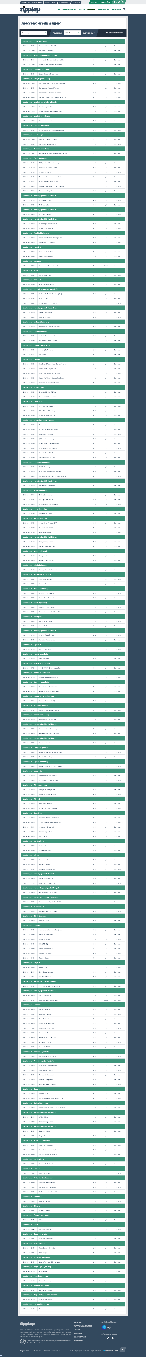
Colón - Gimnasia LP (45, 1299)
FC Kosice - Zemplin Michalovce (49, 710)
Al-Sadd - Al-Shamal (45, 532)
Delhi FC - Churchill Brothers (48, 139)
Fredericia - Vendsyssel (46, 860)
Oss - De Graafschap (45, 1019)
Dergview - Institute (45, 1229)
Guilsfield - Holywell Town (47, 1182)
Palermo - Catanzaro (45, 1173)
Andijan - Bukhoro (45, 172)
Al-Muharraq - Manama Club (48, 687)
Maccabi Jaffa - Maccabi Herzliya (49, 373)
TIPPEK (82, 9)
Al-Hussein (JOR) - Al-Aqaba (47, 397)
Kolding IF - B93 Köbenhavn (47, 869)
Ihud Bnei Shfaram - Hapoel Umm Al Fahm (52, 364)
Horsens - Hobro (44, 864)
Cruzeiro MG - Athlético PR (47, 46)
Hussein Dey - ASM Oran (47, 453)
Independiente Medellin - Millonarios (50, 65)
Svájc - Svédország (45, 995)
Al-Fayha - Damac (44, 556)
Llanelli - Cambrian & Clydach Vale (50, 1150)
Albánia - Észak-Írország (47, 635)
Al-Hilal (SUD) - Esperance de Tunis (50, 668)
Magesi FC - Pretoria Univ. (47, 415)
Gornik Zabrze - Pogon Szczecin (49, 757)
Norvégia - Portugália (46, 878)
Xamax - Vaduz (44, 967)
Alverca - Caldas (44, 584)
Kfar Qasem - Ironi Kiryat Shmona (49, 383)
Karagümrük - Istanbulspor (47, 794)
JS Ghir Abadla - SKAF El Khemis (49, 443)
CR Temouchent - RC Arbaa (47, 457)
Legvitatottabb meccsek (114, 33)
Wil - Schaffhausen (45, 977)
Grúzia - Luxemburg (45, 312)
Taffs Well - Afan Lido (46, 1145)
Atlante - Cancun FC (45, 121)
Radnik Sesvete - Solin (46, 256)
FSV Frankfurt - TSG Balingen (48, 892)
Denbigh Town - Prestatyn (47, 1187)
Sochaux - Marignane (46, 935)
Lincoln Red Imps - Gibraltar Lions (49, 1262)
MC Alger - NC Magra (46, 500)
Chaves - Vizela (44, 1309)
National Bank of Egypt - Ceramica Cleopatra (53, 476)
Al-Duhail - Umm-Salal (46, 528)
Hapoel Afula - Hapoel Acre (47, 369)
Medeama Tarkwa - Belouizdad (49, 677)
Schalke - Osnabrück (45, 850)
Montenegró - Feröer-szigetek (48, 224)
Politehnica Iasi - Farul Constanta (49, 598)
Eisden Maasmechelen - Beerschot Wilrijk (52, 1098)
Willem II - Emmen (45, 1042)
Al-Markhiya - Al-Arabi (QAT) (48, 523)
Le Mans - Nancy (44, 939)
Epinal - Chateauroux (45, 949)
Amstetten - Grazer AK (46, 827)
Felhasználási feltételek (51, 1351)
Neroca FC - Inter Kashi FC (47, 144)
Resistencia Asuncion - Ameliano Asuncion (52, 83)
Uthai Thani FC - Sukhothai (47, 242)
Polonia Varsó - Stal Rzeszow (48, 776)
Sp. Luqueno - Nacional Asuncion (49, 88)
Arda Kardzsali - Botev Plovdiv (48, 336)
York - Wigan (43, 1253)
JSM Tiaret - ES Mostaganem (48, 439)
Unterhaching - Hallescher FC (48, 911)
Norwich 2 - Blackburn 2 (46, 1075)
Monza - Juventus (44, 1211)
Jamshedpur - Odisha (45, 514)
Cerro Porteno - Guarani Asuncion (50, 93)
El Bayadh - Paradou (45, 495)
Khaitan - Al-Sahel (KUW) (47, 701)
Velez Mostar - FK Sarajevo (47, 719)
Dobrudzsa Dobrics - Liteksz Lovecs (50, 266)
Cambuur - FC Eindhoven (47, 1023)
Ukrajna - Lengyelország (47, 546)
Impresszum (24, 1351)
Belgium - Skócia (44, 1131)
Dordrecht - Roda (44, 1033)
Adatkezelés (35, 1351)
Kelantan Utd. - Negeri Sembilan (49, 327)
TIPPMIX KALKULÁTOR (67, 9)
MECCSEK (91, 9)
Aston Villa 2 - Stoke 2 (46, 1070)
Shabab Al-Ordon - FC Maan (48, 392)
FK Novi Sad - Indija (45, 275)
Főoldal (78, 1322)
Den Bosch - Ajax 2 (45, 1009)
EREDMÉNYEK (103, 9)
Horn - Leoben (43, 836)
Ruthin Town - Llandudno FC (48, 1192)
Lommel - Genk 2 (44, 1094)
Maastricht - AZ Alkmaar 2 (47, 1028)
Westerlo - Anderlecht (46, 1239)
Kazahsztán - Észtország (47, 486)
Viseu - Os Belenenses (46, 626)
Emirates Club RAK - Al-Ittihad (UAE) (50, 294)
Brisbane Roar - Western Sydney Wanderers (53, 153)
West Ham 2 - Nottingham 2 (48, 1066)
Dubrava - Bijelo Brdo (46, 252)
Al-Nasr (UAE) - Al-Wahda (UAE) (49, 303)
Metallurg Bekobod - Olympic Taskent (51, 177)
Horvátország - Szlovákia (47, 743)
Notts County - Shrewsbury (47, 1248)
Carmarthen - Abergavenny (48, 1154)
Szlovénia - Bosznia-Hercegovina (49, 729)
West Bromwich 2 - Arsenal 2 (48, 1084)
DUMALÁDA (116, 9)
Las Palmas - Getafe (45, 1290)
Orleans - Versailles (45, 953)
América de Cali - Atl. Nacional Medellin (51, 60)
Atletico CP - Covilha (45, 579)
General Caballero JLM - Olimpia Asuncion (52, 97)
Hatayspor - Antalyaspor (47, 790)
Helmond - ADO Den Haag (47, 1037)
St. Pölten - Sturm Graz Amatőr (49, 818)
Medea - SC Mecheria (46, 425)
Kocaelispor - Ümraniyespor (48, 808)
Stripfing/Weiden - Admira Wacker (50, 822)
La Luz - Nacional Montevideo (48, 74)
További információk (34, 1343)
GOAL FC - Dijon (44, 944)
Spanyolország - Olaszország (48, 1000)
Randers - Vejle (44, 921)
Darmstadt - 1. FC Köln (46, 1164)
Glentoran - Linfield (45, 1220)
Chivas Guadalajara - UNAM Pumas (50, 111)
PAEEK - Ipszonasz (45, 649)
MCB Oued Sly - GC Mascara (48, 448)
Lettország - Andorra (45, 200)
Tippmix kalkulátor (83, 1326)
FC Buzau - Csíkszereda (46, 284)
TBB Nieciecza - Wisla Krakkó (48, 780)
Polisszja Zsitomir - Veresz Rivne (49, 570)
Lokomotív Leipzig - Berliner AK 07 (50, 902)
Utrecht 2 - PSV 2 (44, 1047)
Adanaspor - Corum (45, 804)
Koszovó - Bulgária (45, 214)
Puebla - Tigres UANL (46, 107)
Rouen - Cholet (43, 958)
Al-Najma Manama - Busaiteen (49, 691)
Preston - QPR (43, 1271)
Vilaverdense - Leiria (45, 621)
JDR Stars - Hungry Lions (47, 406)
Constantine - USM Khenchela (48, 504)
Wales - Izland (43, 1117)
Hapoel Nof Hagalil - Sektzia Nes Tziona (51, 378)
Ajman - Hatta (43, 298)
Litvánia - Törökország (46, 317)
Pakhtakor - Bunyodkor (46, 191)
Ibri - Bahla (42, 355)
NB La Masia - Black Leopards (48, 411)
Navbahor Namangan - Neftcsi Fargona (51, 186)
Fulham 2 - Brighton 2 (46, 1080)
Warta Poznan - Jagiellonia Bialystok (50, 752)
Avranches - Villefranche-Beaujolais (50, 930)
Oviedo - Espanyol (45, 1201)
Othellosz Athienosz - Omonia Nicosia (51, 766)
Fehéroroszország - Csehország (49, 733)
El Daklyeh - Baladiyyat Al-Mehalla (50, 472)
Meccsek (78, 1333)
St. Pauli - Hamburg (45, 846)
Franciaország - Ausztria (47, 883)
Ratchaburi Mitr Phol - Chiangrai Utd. (50, 238)
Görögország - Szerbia (46, 542)
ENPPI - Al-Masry (44, 467)
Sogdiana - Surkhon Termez (48, 167)
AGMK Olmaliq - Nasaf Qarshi (48, 182)
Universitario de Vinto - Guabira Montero (52, 1108)
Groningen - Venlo (45, 1014)
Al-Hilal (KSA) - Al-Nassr (46, 560)
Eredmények (80, 1337)
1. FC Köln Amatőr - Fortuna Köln (49, 986)
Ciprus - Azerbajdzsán (46, 228)
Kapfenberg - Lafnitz (45, 832)
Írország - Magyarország (47, 640)
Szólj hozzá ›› (118, 46)
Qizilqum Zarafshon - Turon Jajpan (50, 163)
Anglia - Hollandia (44, 1136)
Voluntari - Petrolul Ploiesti (47, 593)
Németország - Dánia (46, 1122)
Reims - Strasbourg (45, 1281)
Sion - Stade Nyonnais (46, 972)
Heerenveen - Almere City (47, 1056)
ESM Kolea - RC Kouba (46, 434)
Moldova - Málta (44, 205)
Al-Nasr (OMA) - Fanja (46, 350)
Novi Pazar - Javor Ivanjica (47, 607)
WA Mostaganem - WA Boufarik (49, 429)
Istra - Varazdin (44, 659)
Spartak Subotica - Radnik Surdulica (50, 612)
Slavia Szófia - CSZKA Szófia (48, 341)
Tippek (77, 1330)
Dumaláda (78, 1341)
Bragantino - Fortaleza (46, 51)
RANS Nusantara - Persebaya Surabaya (51, 130)
